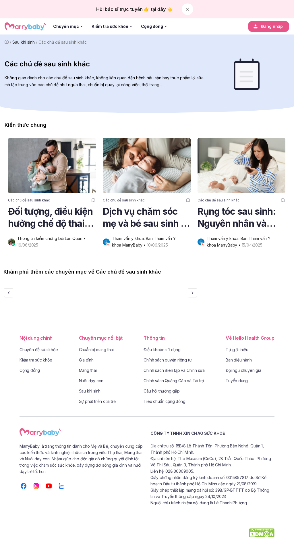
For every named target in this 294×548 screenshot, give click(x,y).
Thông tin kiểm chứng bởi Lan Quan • (52, 238)
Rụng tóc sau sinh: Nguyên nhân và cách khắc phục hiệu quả (241, 218)
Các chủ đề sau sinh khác (62, 42)
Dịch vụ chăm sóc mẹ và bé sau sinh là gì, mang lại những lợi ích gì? (145, 218)
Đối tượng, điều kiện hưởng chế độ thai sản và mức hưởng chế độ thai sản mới (50, 218)
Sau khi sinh (23, 42)
